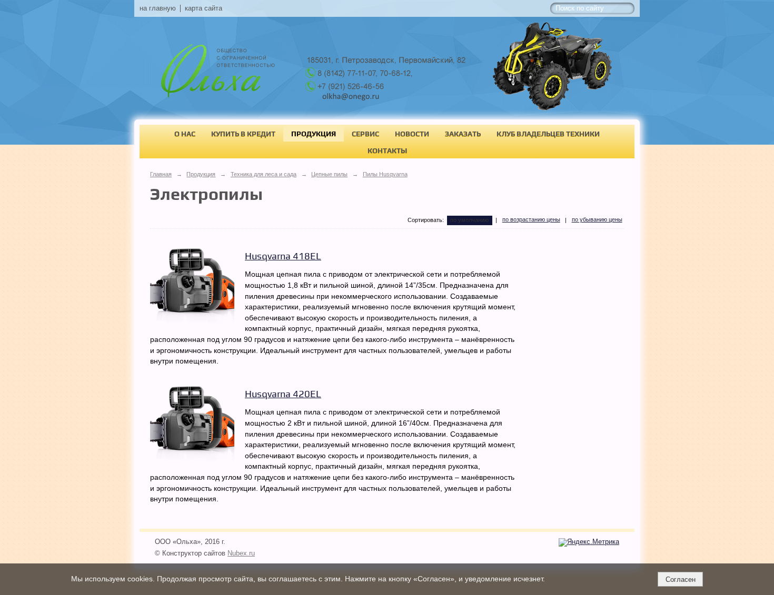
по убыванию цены (597, 219)
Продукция (313, 133)
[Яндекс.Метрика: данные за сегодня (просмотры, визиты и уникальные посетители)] (589, 542)
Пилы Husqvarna (385, 174)
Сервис (365, 133)
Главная (161, 174)
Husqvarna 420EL (283, 393)
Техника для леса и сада (263, 174)
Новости (412, 133)
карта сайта (203, 8)
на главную (158, 8)
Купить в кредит (243, 133)
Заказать (463, 133)
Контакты (387, 150)
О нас (184, 133)
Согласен (681, 579)
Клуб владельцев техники (548, 133)
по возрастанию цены (531, 219)
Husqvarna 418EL (283, 255)
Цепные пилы (329, 174)
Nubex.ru (241, 553)
